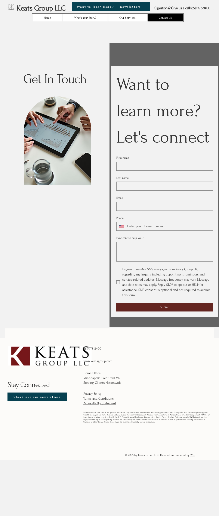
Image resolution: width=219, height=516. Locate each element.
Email (119, 197)
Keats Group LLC (41, 8)
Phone (120, 218)
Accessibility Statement (99, 403)
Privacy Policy (92, 394)
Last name (122, 177)
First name (122, 157)
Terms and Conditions (98, 398)
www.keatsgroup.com (97, 361)
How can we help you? (130, 237)
